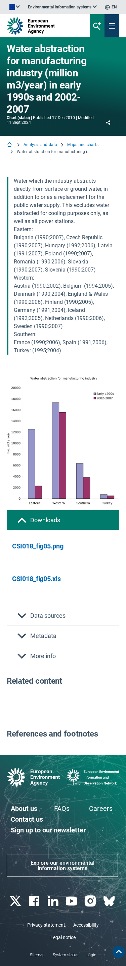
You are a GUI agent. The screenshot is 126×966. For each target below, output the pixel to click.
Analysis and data (40, 144)
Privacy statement (46, 925)
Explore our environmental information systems (62, 865)
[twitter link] (16, 901)
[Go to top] (119, 952)
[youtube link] (72, 901)
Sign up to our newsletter (48, 830)
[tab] (63, 520)
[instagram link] (91, 901)
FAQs (62, 808)
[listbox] (62, 7)
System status (65, 955)
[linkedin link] (53, 901)
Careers (101, 808)
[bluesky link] (109, 901)
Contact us (27, 819)
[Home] (10, 145)
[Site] (42, 26)
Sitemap (37, 955)
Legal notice (63, 937)
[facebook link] (34, 901)
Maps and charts (82, 144)
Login (91, 955)
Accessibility (86, 925)
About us (24, 808)
